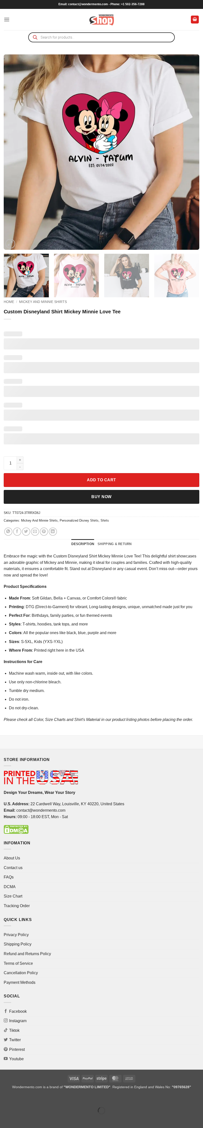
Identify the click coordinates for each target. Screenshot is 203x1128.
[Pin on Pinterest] (44, 532)
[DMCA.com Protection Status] (16, 829)
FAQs (9, 877)
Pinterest (17, 1049)
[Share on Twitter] (26, 532)
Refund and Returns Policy (27, 954)
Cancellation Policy (21, 973)
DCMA (10, 887)
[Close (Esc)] (48, 1098)
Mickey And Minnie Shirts (43, 302)
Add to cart (101, 480)
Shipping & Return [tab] (114, 544)
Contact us (13, 868)
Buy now (101, 497)
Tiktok (14, 1030)
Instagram (17, 1021)
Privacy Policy (16, 935)
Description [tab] (82, 544)
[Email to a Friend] (35, 532)
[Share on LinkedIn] (53, 532)
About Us (12, 858)
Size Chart (13, 896)
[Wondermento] (101, 19)
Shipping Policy (17, 944)
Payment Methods (19, 982)
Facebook (18, 1011)
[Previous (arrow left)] (5, 1119)
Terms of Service (18, 963)
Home (9, 302)
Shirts (105, 520)
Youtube (16, 1059)
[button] (7, 19)
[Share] (34, 1098)
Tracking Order (17, 906)
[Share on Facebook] (17, 532)
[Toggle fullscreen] (19, 1098)
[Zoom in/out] (5, 1098)
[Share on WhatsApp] (8, 532)
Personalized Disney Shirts (79, 520)
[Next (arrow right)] (19, 1119)
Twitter (15, 1040)
